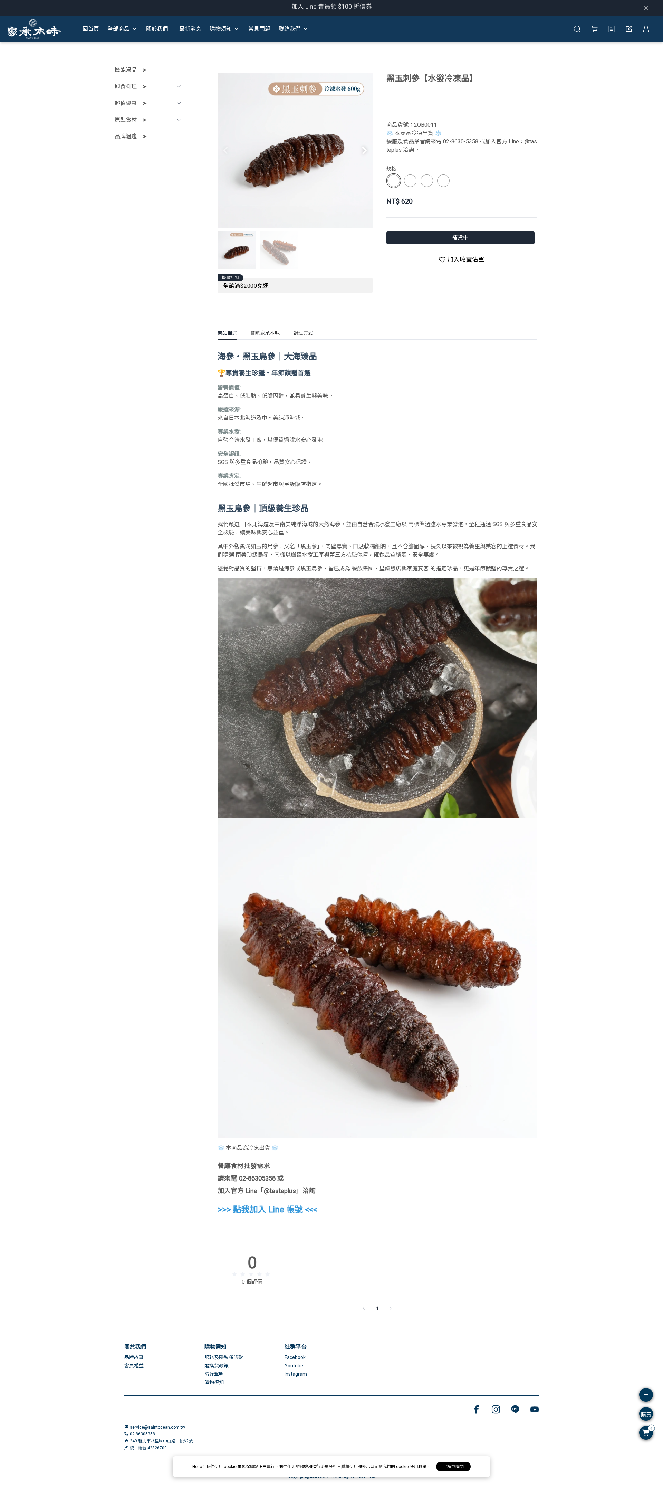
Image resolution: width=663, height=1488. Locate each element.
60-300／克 (428, 180)
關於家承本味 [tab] (265, 333)
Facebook (295, 1357)
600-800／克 (396, 181)
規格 (391, 168)
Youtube (294, 1365)
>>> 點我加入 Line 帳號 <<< (267, 1209)
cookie (231, 1466)
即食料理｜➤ (131, 86)
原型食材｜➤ (131, 119)
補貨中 (460, 237)
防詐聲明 (214, 1374)
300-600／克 (411, 180)
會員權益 (134, 1365)
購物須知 (214, 1382)
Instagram (296, 1374)
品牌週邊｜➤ (131, 136)
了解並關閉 (453, 1466)
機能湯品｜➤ (131, 70)
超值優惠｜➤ (131, 103)
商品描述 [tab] (227, 333)
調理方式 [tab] (303, 333)
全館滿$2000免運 (246, 286)
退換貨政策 (216, 1365)
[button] (364, 150)
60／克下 (445, 180)
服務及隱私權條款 (223, 1357)
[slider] (252, 1274)
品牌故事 (134, 1357)
